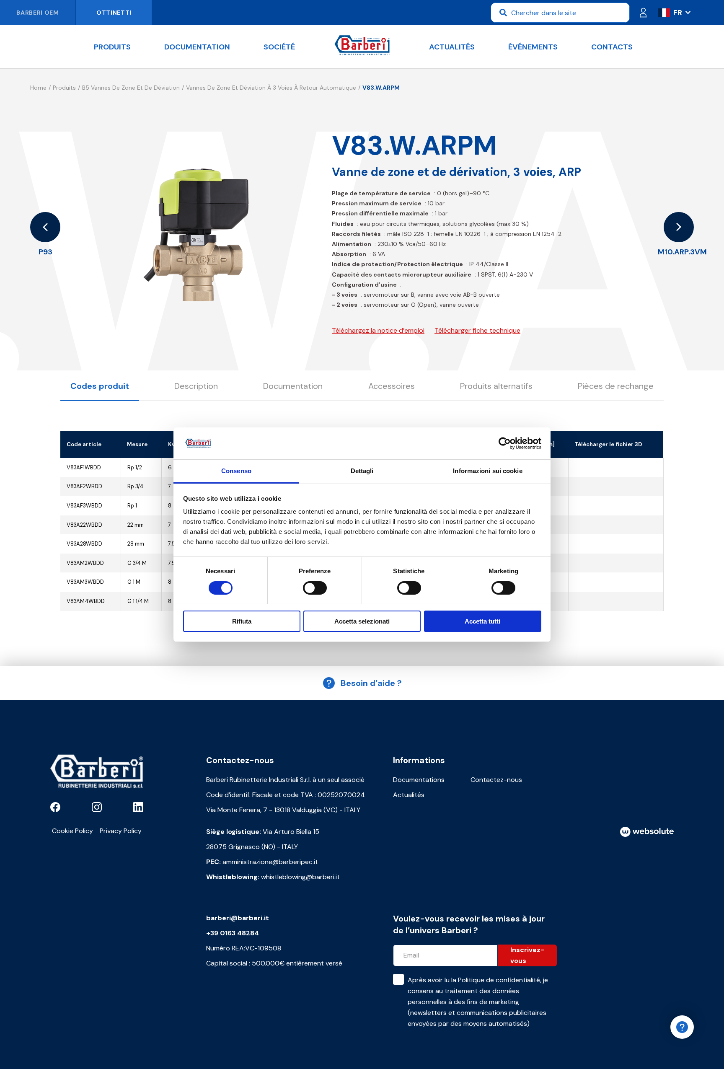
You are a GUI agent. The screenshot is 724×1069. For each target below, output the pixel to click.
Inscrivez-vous (527, 955)
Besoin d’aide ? (371, 683)
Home (38, 87)
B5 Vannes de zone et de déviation (131, 87)
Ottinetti (114, 12)
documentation (197, 47)
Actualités (452, 47)
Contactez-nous (496, 779)
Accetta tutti (482, 621)
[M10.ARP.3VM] (679, 227)
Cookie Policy (72, 830)
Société (279, 47)
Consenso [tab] (236, 470)
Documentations (419, 779)
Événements (533, 47)
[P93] (45, 227)
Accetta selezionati (362, 621)
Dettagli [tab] (362, 470)
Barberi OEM (37, 12)
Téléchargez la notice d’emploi (378, 330)
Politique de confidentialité (499, 980)
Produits (112, 47)
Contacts (612, 47)
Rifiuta (241, 621)
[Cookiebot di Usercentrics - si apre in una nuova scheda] (504, 443)
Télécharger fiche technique (477, 330)
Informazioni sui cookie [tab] (487, 470)
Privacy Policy (121, 830)
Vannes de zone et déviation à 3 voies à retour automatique (271, 87)
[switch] (315, 588)
